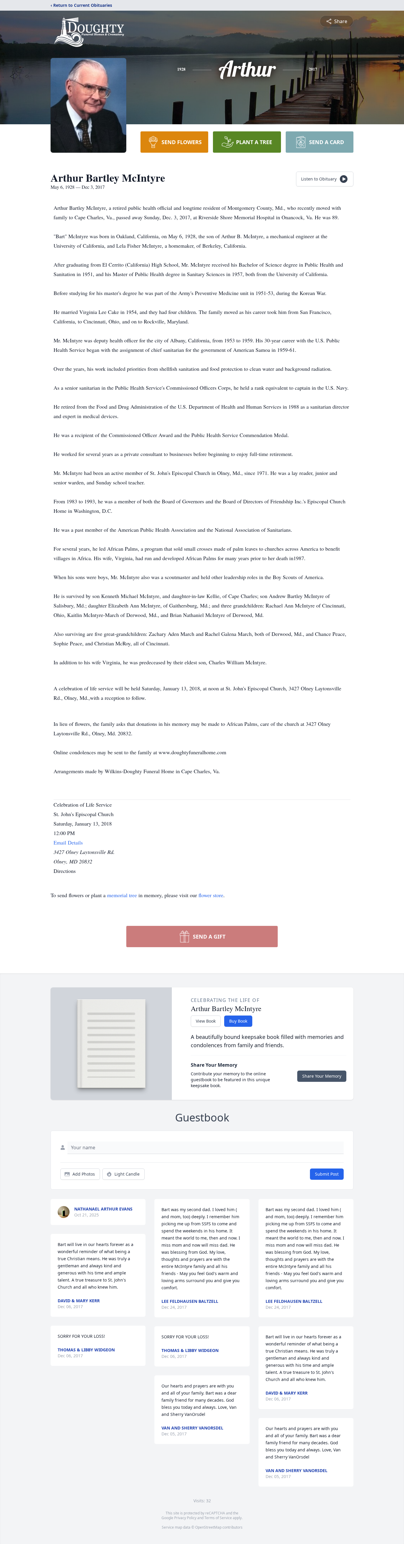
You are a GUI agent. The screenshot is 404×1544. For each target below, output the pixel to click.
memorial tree (122, 895)
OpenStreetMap (208, 1527)
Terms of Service (218, 1517)
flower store (210, 895)
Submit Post (327, 1174)
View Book (206, 1021)
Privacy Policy (185, 1517)
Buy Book (238, 1021)
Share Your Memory (321, 1076)
